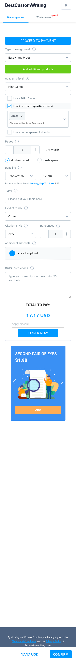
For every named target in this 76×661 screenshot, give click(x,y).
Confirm (61, 654)
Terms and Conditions (24, 641)
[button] (14, 381)
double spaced (20, 160)
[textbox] (30, 123)
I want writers (25, 98)
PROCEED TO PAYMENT (38, 40)
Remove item (21, 116)
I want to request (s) (33, 106)
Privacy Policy (53, 641)
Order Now (38, 333)
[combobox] (38, 57)
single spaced (51, 160)
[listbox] (38, 87)
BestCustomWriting (25, 5)
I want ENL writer (32, 132)
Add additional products (38, 69)
